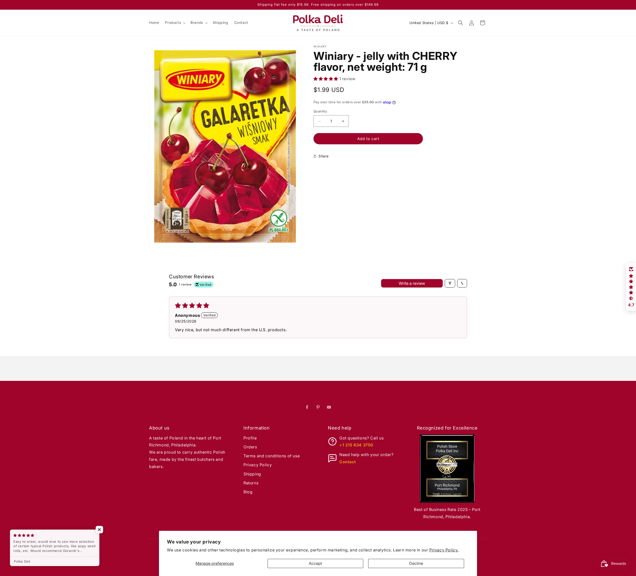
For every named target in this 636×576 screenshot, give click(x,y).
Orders (250, 446)
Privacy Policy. (444, 549)
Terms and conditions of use (271, 455)
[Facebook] (307, 407)
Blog (247, 491)
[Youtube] (328, 407)
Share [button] (323, 156)
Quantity (320, 111)
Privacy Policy (257, 464)
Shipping (252, 473)
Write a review (412, 283)
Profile (250, 437)
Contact (347, 461)
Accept (315, 563)
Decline (416, 563)
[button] (175, 22)
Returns (250, 482)
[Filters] (450, 283)
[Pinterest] (318, 407)
